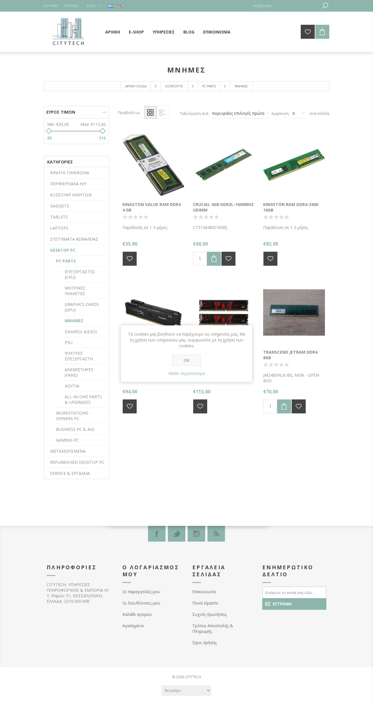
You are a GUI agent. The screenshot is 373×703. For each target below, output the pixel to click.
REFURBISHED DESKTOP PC (77, 462)
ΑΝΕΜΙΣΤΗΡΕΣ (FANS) (79, 372)
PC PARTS (66, 261)
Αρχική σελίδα (135, 86)
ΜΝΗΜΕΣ (74, 320)
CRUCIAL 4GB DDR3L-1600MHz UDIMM (223, 207)
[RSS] (216, 534)
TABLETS (59, 217)
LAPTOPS (59, 228)
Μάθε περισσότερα (186, 373)
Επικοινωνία (204, 591)
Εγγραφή (51, 5)
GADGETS (59, 206)
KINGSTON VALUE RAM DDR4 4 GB (151, 207)
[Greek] (110, 5)
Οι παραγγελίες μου (141, 591)
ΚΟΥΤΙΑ (72, 386)
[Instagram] (196, 534)
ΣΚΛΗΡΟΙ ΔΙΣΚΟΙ (81, 331)
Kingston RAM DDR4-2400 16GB (290, 207)
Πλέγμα (150, 112)
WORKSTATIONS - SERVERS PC (73, 415)
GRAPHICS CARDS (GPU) (82, 307)
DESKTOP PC (62, 250)
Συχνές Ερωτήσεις (209, 614)
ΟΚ (187, 360)
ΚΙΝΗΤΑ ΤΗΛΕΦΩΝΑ (69, 172)
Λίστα (162, 112)
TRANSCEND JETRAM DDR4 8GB (290, 354)
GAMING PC (67, 440)
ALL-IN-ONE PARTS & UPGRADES (83, 399)
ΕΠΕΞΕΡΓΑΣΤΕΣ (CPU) (80, 274)
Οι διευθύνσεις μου (141, 603)
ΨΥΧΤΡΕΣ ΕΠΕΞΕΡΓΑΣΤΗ (79, 356)
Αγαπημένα (133, 625)
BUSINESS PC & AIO (75, 429)
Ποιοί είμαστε (205, 603)
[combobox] (286, 5)
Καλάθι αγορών (137, 614)
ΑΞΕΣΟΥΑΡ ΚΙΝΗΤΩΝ (71, 195)
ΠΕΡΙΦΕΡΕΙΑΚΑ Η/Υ (68, 183)
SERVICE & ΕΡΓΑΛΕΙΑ (70, 473)
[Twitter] (176, 534)
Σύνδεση (71, 5)
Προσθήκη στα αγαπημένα (130, 259)
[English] (120, 5)
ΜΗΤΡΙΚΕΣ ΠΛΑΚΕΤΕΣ (75, 290)
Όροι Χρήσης (204, 642)
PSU (69, 342)
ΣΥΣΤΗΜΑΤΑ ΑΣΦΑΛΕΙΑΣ (74, 239)
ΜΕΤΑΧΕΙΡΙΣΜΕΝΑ (68, 451)
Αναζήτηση (325, 5)
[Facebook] (157, 534)
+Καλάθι (214, 259)
